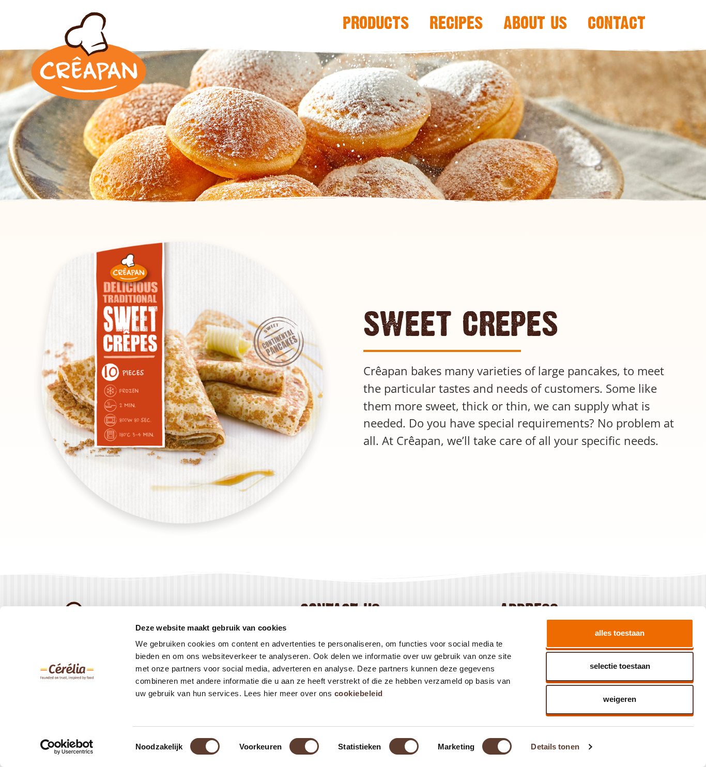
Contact (617, 22)
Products (376, 22)
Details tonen (555, 746)
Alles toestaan (619, 632)
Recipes (456, 22)
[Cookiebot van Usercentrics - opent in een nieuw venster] (67, 747)
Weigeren (619, 699)
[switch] (304, 746)
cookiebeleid (358, 693)
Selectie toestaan (620, 666)
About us (535, 22)
